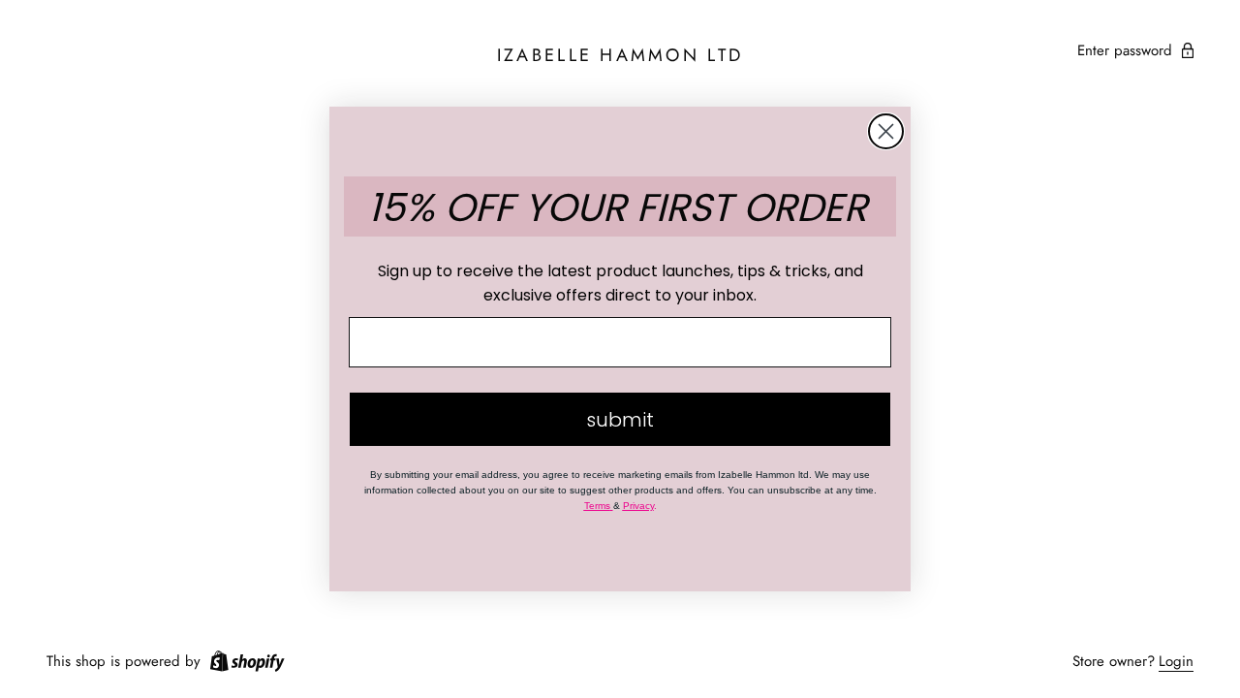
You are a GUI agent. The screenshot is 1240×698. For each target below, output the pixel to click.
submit (620, 419)
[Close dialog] (886, 131)
